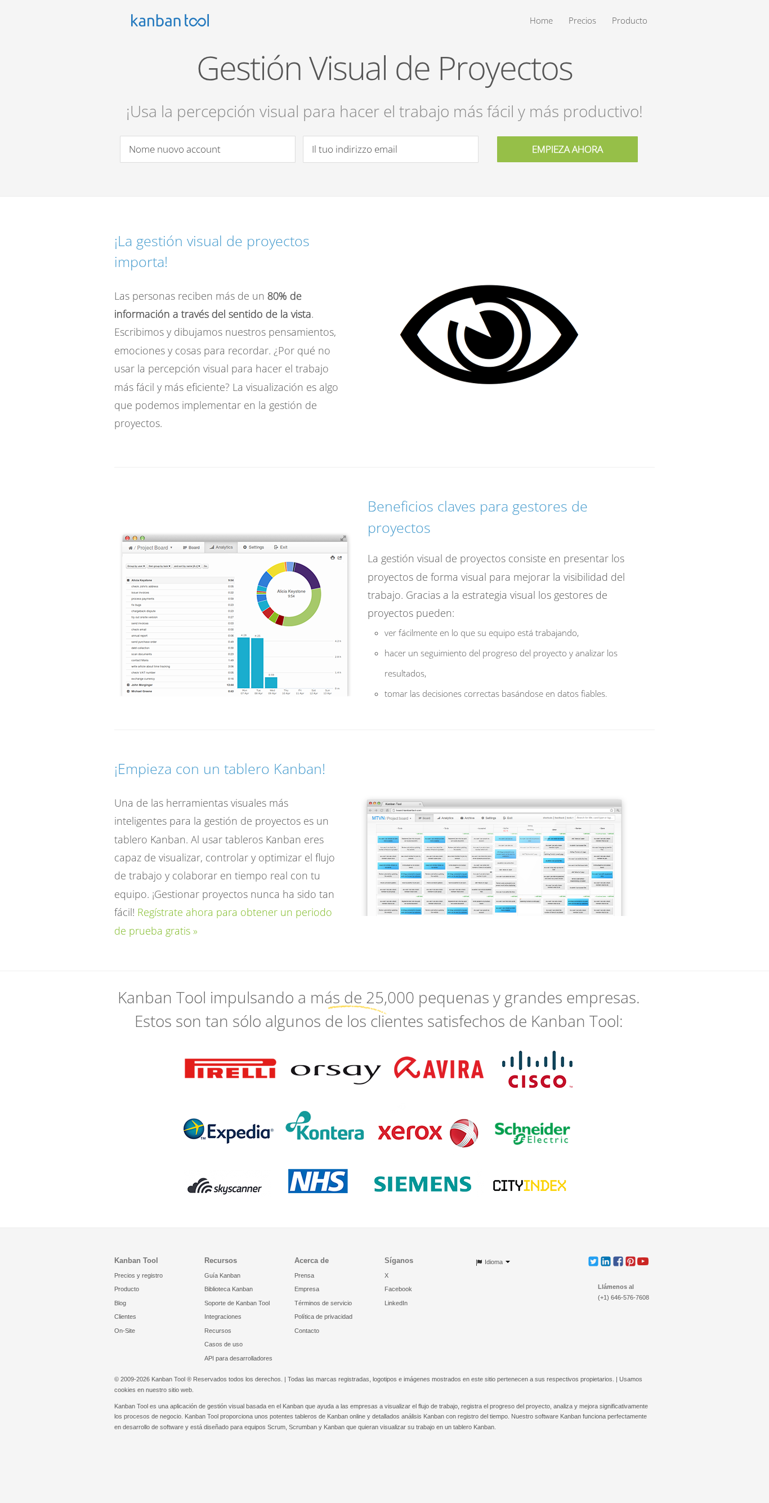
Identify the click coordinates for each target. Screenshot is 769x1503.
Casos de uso (223, 1344)
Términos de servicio (323, 1303)
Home (541, 20)
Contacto (306, 1330)
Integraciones (223, 1316)
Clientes (125, 1316)
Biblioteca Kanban (228, 1289)
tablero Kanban (473, 1427)
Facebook (398, 1289)
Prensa (304, 1275)
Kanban (293, 1406)
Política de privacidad (323, 1316)
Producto (629, 20)
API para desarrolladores (238, 1358)
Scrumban (303, 1427)
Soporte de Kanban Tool (237, 1303)
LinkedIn (396, 1303)
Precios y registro (138, 1275)
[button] (593, 1261)
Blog (120, 1303)
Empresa (306, 1289)
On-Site (124, 1330)
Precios (582, 20)
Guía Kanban (222, 1275)
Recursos (217, 1330)
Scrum (276, 1427)
